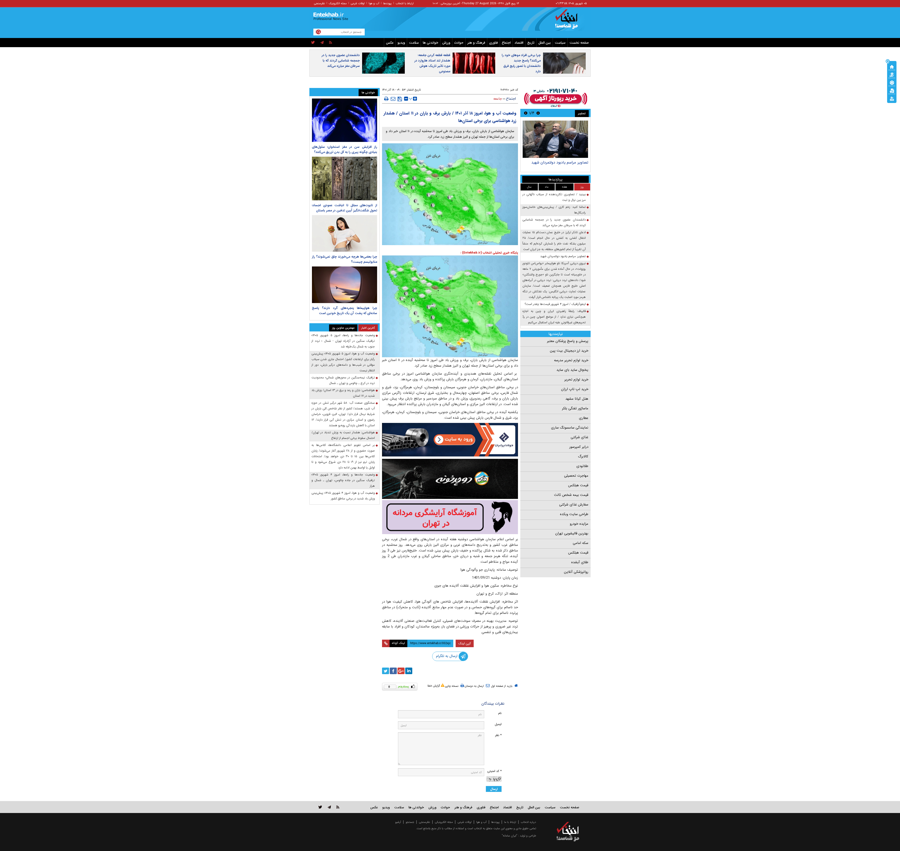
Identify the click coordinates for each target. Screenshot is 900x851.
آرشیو (398, 822)
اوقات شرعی (358, 3)
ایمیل (498, 724)
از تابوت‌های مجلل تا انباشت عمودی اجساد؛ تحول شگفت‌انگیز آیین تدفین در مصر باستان (344, 208)
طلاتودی (582, 466)
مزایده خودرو (579, 524)
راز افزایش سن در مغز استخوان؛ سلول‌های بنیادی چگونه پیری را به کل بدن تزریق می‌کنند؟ (344, 149)
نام (500, 713)
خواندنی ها (430, 42)
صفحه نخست (579, 42)
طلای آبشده (579, 562)
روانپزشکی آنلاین (576, 572)
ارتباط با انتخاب (405, 3)
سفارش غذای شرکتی (573, 504)
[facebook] (393, 671)
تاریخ (530, 42)
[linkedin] (408, 671)
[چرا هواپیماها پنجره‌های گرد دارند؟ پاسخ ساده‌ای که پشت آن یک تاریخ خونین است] (344, 284)
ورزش (446, 42)
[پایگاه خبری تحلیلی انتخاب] (570, 21)
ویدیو (401, 42)
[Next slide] (525, 112)
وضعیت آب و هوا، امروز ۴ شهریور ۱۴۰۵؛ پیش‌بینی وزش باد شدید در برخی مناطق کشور (343, 495)
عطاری (583, 418)
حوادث (458, 42)
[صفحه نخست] (891, 66)
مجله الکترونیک (338, 3)
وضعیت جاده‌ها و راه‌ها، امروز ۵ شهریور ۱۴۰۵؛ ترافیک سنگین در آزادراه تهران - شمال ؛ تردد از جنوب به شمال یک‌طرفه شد (343, 341)
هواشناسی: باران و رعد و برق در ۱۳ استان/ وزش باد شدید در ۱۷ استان (343, 393)
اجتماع (506, 42)
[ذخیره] (400, 99)
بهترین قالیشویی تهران (571, 533)
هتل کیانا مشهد (576, 399)
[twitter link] (320, 807)
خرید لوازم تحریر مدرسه (571, 360)
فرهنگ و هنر (476, 42)
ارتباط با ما (510, 822)
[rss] (330, 42)
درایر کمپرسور (578, 447)
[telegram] (322, 42)
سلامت (414, 42)
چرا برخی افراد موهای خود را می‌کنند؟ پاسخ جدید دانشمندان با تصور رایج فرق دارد (521, 63)
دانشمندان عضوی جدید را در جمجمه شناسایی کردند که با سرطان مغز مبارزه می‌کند (341, 60)
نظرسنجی (319, 3)
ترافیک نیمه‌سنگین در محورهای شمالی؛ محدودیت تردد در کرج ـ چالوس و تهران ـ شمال (343, 380)
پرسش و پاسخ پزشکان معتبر (567, 341)
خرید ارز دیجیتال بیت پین (569, 350)
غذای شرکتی (579, 437)
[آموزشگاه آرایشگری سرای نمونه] (450, 517)
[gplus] (401, 671)
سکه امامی (580, 543)
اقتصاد (519, 42)
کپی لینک (464, 643)
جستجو (410, 822)
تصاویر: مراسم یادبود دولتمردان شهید (559, 162)
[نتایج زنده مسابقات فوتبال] (891, 98)
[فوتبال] (891, 82)
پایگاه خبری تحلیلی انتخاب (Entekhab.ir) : (489, 252)
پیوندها (387, 3)
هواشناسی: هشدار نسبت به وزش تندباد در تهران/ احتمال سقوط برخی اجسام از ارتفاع (343, 435)
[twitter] (313, 42)
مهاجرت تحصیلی (576, 476)
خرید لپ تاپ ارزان (574, 389)
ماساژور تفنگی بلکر (575, 408)
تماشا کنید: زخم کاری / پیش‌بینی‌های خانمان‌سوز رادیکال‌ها (554, 210)
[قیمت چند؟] (891, 74)
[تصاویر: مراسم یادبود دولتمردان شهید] (555, 139)
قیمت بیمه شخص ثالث (571, 495)
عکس (390, 42)
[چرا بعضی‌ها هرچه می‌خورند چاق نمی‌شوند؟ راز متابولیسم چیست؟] (344, 233)
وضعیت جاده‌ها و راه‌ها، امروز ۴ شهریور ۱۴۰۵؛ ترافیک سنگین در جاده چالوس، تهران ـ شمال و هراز (343, 480)
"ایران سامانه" (509, 835)
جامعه (497, 99)
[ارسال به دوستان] (393, 99)
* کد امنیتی (494, 771)
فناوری (493, 42)
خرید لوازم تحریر (576, 379)
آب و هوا (374, 3)
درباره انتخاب (528, 822)
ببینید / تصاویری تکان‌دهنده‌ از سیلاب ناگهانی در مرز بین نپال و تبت (554, 197)
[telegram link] (329, 807)
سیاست (560, 42)
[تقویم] (891, 90)
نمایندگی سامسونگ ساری (569, 427)
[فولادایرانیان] (450, 439)
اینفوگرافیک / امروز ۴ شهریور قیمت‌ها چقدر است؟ (555, 304)
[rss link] (338, 807)
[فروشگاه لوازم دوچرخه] (450, 479)
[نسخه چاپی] (386, 99)
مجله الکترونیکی (444, 822)
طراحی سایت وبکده (574, 514)
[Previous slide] (538, 112)
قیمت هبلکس (578, 485)
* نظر (498, 735)
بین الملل (544, 42)
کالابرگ (583, 456)
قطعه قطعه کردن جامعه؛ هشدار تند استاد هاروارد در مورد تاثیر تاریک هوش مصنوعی (432, 63)
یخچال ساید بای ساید (572, 370)
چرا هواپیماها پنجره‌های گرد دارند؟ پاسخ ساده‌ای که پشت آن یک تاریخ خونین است (344, 310)
